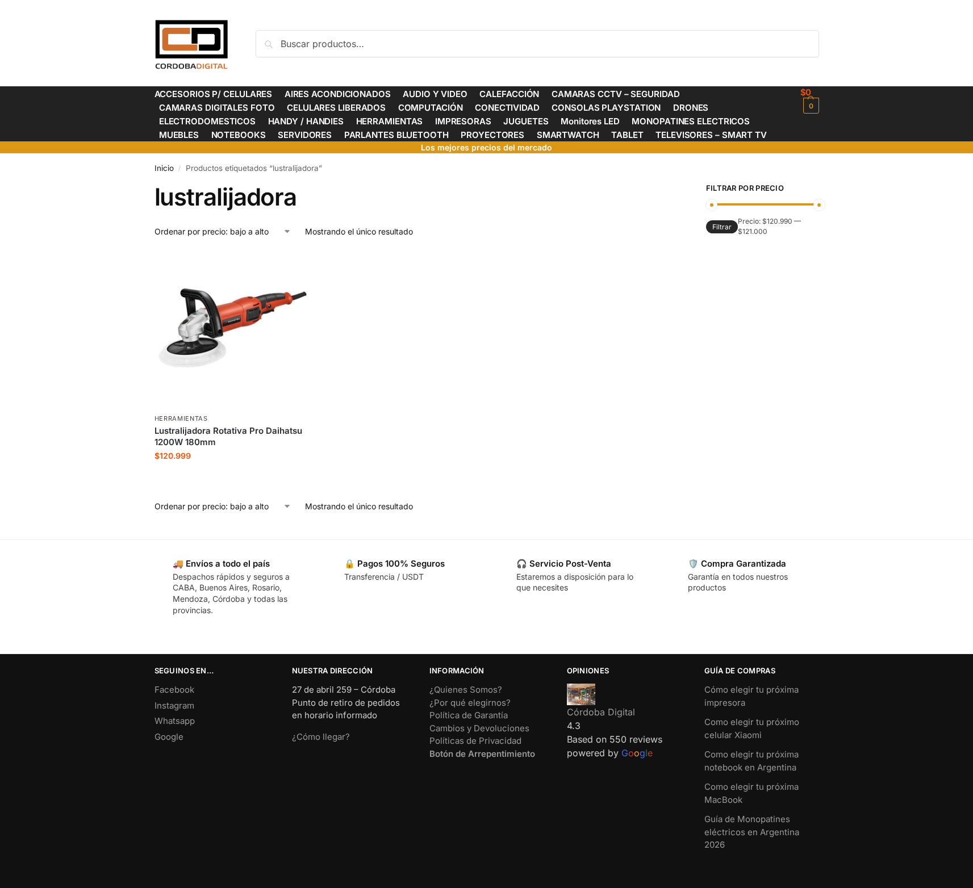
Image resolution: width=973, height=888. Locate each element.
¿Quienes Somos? (465, 689)
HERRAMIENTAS (181, 418)
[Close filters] (662, 189)
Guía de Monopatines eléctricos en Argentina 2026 (751, 832)
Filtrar (722, 227)
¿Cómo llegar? (321, 736)
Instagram (174, 705)
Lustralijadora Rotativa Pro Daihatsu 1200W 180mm (228, 436)
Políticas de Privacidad (475, 740)
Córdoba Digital (601, 712)
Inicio (164, 168)
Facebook (174, 689)
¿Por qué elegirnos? (470, 702)
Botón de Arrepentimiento (482, 753)
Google (168, 736)
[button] (809, 100)
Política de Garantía (468, 715)
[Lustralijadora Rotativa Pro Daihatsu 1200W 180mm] (232, 329)
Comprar (232, 479)
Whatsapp (174, 720)
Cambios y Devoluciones (479, 728)
